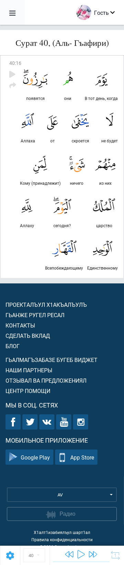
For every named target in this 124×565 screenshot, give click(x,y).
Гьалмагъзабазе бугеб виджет (51, 359)
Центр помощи (28, 390)
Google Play (35, 457)
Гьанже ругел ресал (35, 315)
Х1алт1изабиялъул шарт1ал (62, 532)
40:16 (15, 63)
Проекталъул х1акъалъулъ (46, 304)
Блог (13, 346)
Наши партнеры (29, 370)
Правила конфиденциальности (62, 539)
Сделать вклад (28, 335)
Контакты (20, 325)
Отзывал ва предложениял (46, 380)
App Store (82, 457)
